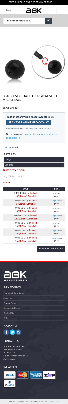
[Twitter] (12, 332)
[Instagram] (18, 332)
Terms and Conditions (13, 293)
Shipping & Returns (12, 308)
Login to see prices (51, 249)
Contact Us (8, 313)
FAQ (5, 318)
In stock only (34, 155)
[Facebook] (6, 332)
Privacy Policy (9, 303)
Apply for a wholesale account (29, 122)
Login (5, 147)
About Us (7, 298)
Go (49, 21)
